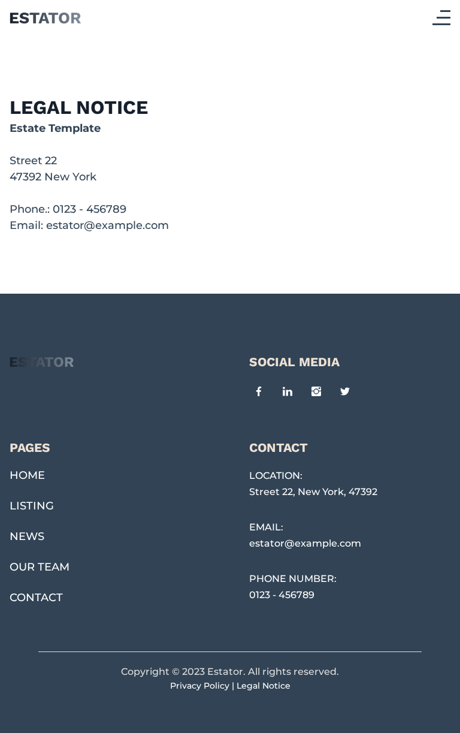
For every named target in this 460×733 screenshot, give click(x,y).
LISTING (32, 505)
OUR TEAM (39, 567)
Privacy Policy (199, 685)
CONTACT (36, 597)
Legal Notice (263, 685)
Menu (444, 18)
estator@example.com (107, 225)
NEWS (27, 536)
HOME (27, 475)
